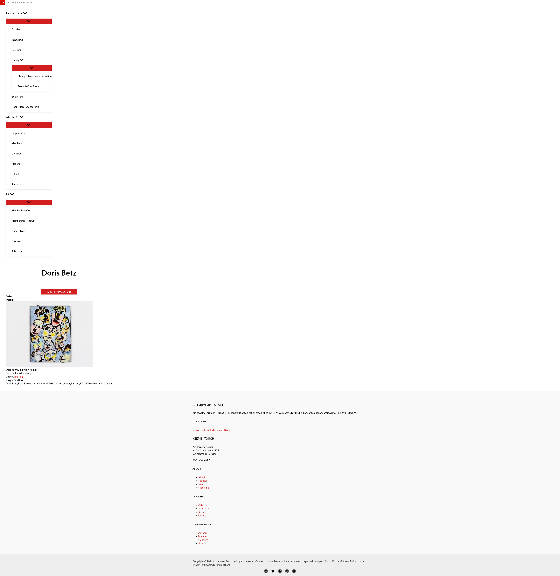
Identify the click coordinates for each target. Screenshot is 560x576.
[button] (25, 13)
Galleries (203, 539)
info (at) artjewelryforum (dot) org (211, 430)
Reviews (203, 512)
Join (200, 484)
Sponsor (202, 480)
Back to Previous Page (59, 291)
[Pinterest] (287, 571)
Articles (202, 505)
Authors (202, 532)
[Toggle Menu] (29, 21)
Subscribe (203, 487)
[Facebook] (266, 571)
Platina (19, 376)
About (201, 477)
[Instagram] (280, 571)
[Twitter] (273, 571)
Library (202, 515)
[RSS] (294, 571)
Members (203, 536)
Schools (202, 543)
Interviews (204, 508)
